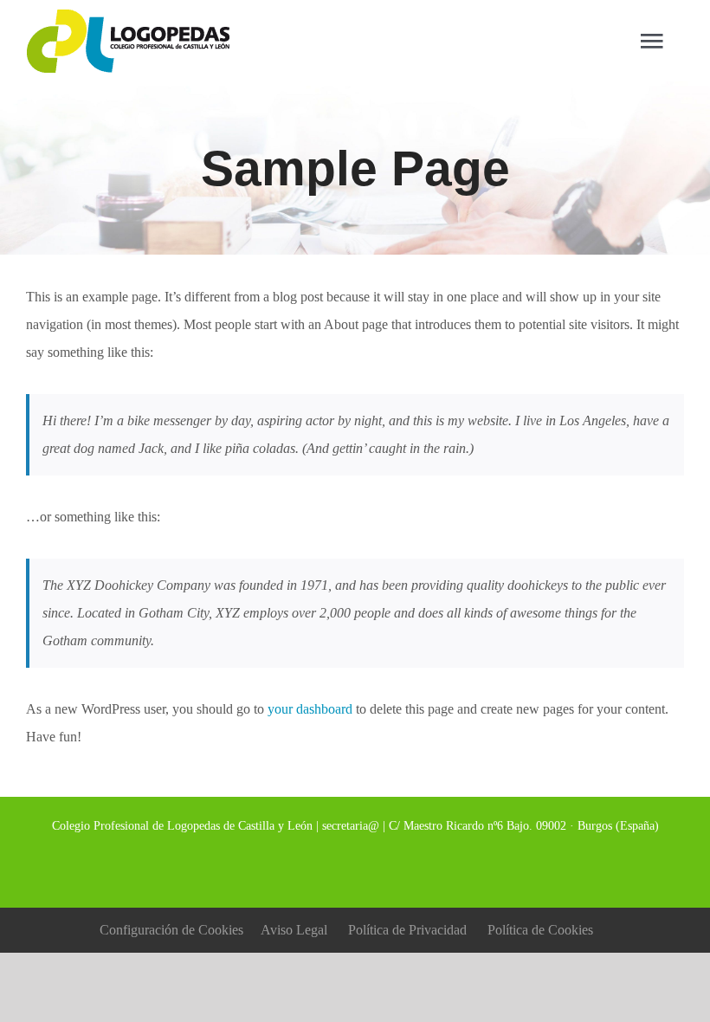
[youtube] (402, 864)
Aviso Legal (294, 929)
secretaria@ (350, 825)
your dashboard (310, 709)
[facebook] (308, 864)
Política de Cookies (540, 929)
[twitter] (339, 864)
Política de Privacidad (407, 929)
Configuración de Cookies (171, 929)
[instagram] (371, 864)
